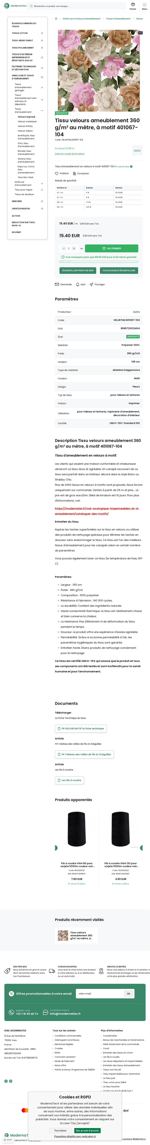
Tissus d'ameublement (118, 18)
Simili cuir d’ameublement (23, 184)
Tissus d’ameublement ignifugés (23, 87)
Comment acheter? (65, 1056)
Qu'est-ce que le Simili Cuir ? (118, 1090)
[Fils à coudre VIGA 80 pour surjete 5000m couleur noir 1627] (77, 829)
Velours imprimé (26, 116)
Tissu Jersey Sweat (22, 40)
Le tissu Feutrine (111, 1086)
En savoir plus (122, 166)
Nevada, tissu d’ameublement (26, 153)
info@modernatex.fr (65, 1014)
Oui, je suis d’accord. (87, 1130)
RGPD (57, 1052)
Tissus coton (20, 33)
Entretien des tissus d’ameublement (121, 1065)
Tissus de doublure (24, 194)
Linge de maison (21, 208)
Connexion (128, 993)
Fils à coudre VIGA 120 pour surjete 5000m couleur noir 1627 (120, 865)
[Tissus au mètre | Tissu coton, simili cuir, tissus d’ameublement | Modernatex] (56, 18)
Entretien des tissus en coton (118, 1052)
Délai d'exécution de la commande (121, 1044)
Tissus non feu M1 (112, 1069)
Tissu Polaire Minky (23, 47)
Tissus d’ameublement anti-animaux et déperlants (26, 100)
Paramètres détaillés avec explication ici (75, 1136)
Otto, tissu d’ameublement (26, 145)
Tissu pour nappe (23, 189)
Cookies (59, 1048)
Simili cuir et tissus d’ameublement (81, 18)
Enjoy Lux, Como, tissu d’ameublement (26, 169)
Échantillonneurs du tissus (24, 25)
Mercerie (17, 201)
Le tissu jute (109, 1078)
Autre (137, 150)
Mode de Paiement (64, 1061)
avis (105, 1095)
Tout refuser (60, 1130)
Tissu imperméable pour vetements (121, 1073)
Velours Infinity (25, 126)
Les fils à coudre (111, 1056)
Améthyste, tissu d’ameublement (26, 137)
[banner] (13, 6)
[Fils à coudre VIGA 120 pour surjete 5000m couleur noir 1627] (121, 829)
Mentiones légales (64, 1044)
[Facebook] (6, 1081)
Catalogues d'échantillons (119, 270)
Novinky (16, 232)
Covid (106, 1048)
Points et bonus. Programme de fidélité (75, 1069)
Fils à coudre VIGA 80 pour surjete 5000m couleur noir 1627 (76, 865)
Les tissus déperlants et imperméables (123, 1061)
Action (16, 215)
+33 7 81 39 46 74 (27, 1014)
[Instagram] (10, 1081)
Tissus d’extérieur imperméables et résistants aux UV (22, 57)
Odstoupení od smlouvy (67, 1040)
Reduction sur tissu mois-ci (23, 224)
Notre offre (60, 1065)
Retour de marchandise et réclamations (123, 1040)
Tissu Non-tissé (25, 177)
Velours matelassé (27, 121)
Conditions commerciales (68, 1035)
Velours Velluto (25, 130)
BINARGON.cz (139, 1139)
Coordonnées (110, 1035)
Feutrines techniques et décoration (24, 68)
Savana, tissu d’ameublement (26, 160)
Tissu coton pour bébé (114, 1082)
